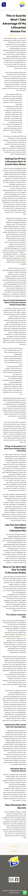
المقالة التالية (14, 851)
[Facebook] (16, 879)
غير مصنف (22, 35)
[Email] (11, 879)
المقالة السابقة (14, 846)
